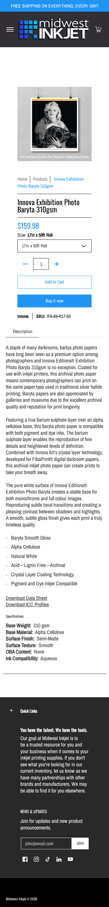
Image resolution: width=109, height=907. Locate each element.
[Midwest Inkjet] (53, 29)
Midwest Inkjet (16, 898)
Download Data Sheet (26, 598)
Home (22, 179)
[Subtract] (25, 264)
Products (40, 179)
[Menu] (10, 29)
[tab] (22, 331)
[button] (98, 29)
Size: (35, 235)
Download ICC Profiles (27, 604)
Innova (22, 316)
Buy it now (54, 301)
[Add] (57, 264)
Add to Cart (54, 282)
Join (80, 843)
